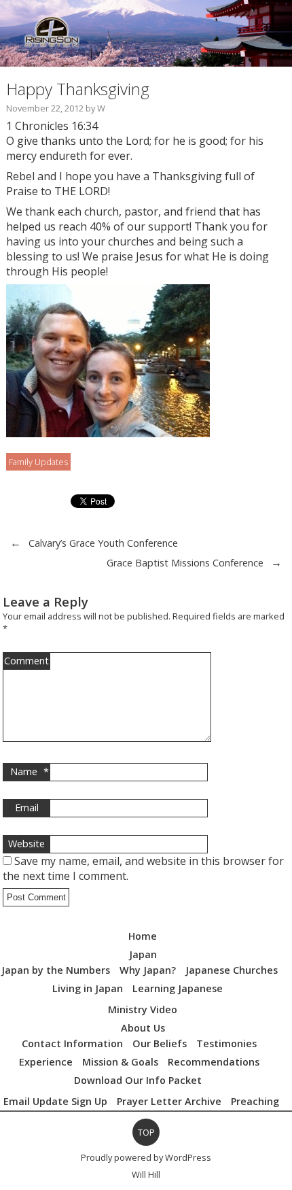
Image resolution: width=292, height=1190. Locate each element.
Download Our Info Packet (138, 1080)
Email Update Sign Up (55, 1101)
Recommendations (213, 1061)
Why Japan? (148, 970)
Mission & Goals (120, 1061)
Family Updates (38, 462)
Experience (46, 1061)
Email (27, 807)
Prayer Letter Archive (169, 1101)
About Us (143, 1027)
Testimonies (226, 1043)
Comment (26, 660)
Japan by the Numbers (55, 970)
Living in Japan (87, 988)
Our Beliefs (159, 1043)
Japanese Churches (231, 970)
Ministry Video (142, 1009)
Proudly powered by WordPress (146, 1157)
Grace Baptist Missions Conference (185, 562)
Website (26, 843)
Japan (143, 954)
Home (142, 936)
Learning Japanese (177, 988)
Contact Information (72, 1043)
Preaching (255, 1101)
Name (29, 771)
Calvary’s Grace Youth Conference (103, 543)
